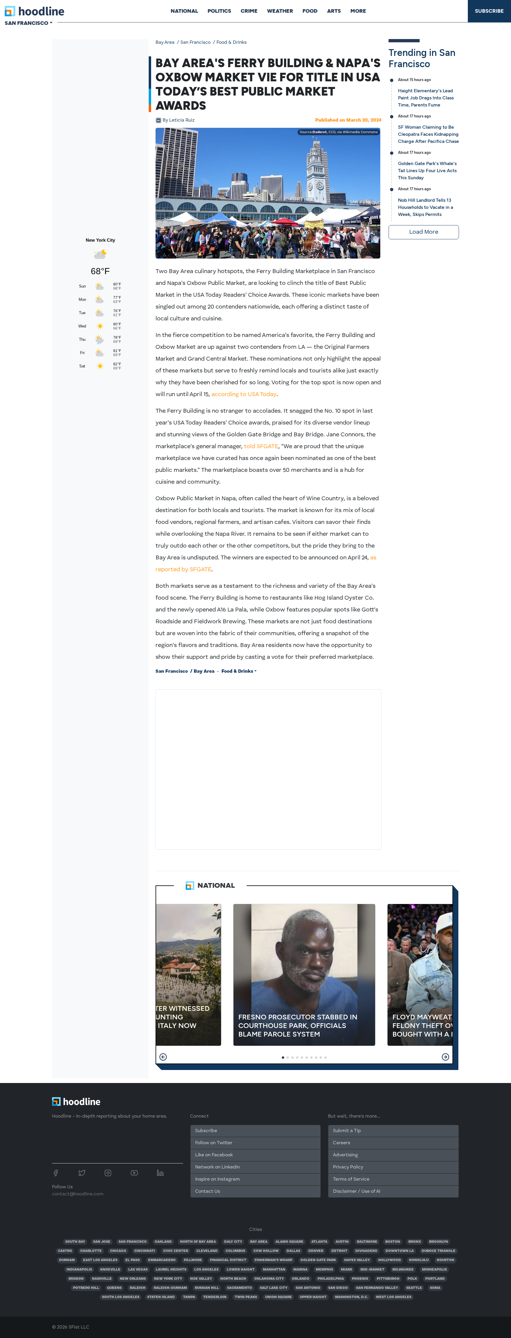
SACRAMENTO (239, 1288)
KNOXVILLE (110, 1269)
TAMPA (189, 1297)
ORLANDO (300, 1279)
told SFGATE (261, 447)
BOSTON (392, 1242)
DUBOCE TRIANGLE (438, 1251)
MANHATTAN (274, 1269)
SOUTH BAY (75, 1242)
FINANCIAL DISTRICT (228, 1260)
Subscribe (489, 11)
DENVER (315, 1251)
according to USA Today (243, 395)
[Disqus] (268, 768)
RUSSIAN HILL (207, 1288)
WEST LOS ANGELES (393, 1297)
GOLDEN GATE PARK (318, 1260)
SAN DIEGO (338, 1288)
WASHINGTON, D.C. (351, 1297)
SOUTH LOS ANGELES (120, 1297)
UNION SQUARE (278, 1297)
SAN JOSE (101, 1242)
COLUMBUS (235, 1251)
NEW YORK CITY (168, 1279)
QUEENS (114, 1288)
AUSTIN (342, 1242)
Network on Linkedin (217, 1167)
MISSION (76, 1279)
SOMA (435, 1288)
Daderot (320, 132)
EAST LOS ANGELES (100, 1260)
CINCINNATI (144, 1251)
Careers (341, 1143)
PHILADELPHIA (331, 1279)
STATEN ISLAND (161, 1297)
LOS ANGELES (206, 1269)
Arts (334, 11)
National (184, 11)
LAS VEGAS (138, 1269)
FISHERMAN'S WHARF (273, 1260)
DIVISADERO (366, 1251)
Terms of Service (351, 1179)
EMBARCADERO (162, 1260)
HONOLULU (418, 1260)
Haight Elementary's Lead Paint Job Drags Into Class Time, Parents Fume (426, 98)
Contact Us (207, 1191)
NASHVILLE (102, 1279)
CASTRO (65, 1251)
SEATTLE (414, 1288)
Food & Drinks (231, 42)
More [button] (358, 11)
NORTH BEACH (233, 1279)
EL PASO (132, 1260)
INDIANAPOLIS (79, 1269)
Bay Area (165, 42)
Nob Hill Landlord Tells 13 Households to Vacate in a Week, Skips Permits (425, 207)
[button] (163, 1056)
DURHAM (67, 1260)
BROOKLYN (438, 1242)
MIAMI (346, 1269)
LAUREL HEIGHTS (171, 1269)
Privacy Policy (348, 1167)
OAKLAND (163, 1242)
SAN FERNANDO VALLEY (377, 1288)
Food (310, 11)
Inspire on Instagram (217, 1179)
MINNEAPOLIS (434, 1269)
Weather (280, 11)
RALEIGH (137, 1288)
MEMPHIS (324, 1269)
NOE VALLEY (201, 1279)
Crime (249, 11)
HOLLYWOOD (389, 1260)
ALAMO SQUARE (289, 1242)
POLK (412, 1279)
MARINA (300, 1269)
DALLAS (293, 1251)
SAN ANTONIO (308, 1288)
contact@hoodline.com (78, 1194)
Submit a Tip (347, 1131)
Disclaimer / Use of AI (356, 1191)
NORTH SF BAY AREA (198, 1242)
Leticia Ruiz (179, 120)
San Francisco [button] (26, 23)
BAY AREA (258, 1242)
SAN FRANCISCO (133, 1242)
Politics (219, 11)
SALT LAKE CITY (273, 1288)
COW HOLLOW (266, 1251)
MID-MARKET (372, 1269)
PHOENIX (360, 1279)
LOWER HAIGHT (241, 1269)
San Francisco (195, 42)
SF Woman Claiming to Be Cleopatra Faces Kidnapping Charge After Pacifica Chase (428, 134)
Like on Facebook (214, 1155)
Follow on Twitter (213, 1143)
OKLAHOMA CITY (269, 1279)
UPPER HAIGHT (313, 1297)
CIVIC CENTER (175, 1251)
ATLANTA (319, 1242)
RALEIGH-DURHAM (170, 1288)
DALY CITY (233, 1242)
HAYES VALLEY (357, 1260)
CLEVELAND (207, 1251)
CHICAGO (118, 1251)
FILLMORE (193, 1260)
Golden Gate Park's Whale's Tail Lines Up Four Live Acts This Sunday (427, 170)
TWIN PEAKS (246, 1297)
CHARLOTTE (91, 1251)
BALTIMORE (367, 1242)
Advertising (345, 1155)
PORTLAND (435, 1279)
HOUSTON (445, 1260)
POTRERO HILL (86, 1288)
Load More (423, 232)
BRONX (414, 1242)
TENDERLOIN (215, 1297)
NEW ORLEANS (133, 1279)
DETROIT (339, 1251)
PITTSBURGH (388, 1279)
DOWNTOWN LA (400, 1251)
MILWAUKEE (403, 1269)
